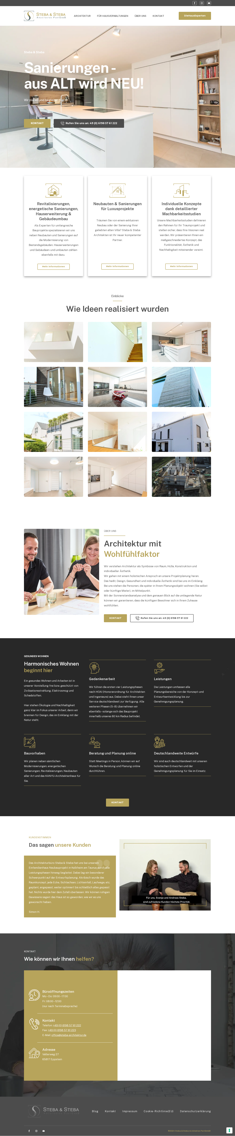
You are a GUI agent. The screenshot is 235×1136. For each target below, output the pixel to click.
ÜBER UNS (140, 16)
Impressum (129, 1111)
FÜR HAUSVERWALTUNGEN (112, 16)
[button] (195, 3)
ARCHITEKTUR (82, 16)
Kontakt (110, 1111)
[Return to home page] (45, 16)
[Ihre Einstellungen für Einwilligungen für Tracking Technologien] (229, 1130)
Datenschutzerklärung (195, 1111)
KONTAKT (158, 16)
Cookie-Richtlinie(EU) (159, 1111)
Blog (95, 1111)
